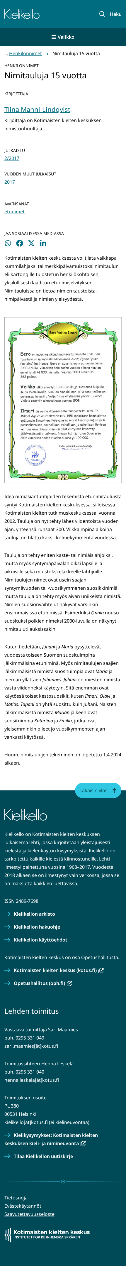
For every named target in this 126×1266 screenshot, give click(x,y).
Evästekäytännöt (22, 1206)
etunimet (14, 211)
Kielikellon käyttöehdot (40, 940)
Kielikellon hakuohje (37, 927)
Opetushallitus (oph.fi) (43, 983)
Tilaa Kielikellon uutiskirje (43, 1156)
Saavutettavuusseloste (29, 1214)
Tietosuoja (16, 1197)
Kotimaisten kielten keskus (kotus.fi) (59, 970)
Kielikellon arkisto (34, 914)
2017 (9, 182)
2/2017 (11, 158)
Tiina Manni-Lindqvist (37, 109)
